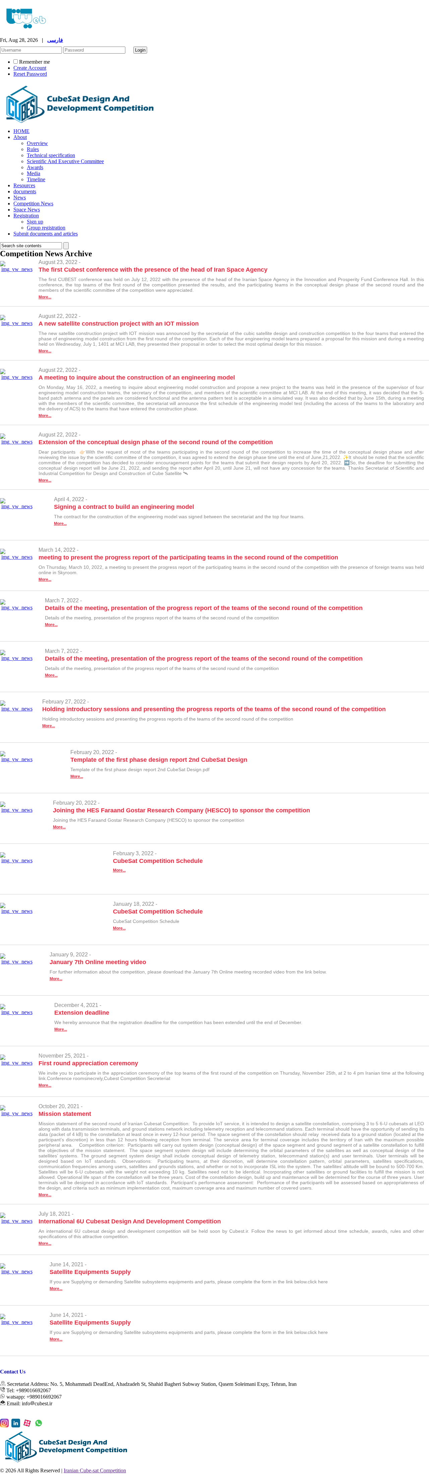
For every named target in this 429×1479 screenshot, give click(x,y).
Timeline (36, 179)
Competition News (33, 203)
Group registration (46, 227)
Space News (26, 209)
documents (24, 191)
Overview (37, 143)
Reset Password (30, 74)
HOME (21, 131)
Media (33, 173)
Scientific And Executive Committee (65, 161)
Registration (26, 215)
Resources (24, 185)
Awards (35, 167)
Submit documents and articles (45, 234)
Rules (33, 149)
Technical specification (51, 155)
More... (45, 297)
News (19, 197)
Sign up (35, 221)
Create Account (29, 68)
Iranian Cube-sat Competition (95, 1470)
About (20, 137)
